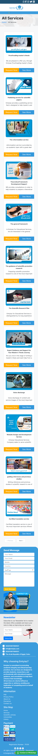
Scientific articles (10, 715)
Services (7, 713)
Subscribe (8, 638)
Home (6, 710)
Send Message (10, 589)
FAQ (5, 694)
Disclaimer (7, 701)
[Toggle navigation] (9, 12)
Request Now (11, 70)
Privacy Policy (8, 697)
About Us (7, 699)
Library (6, 719)
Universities (8, 717)
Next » (21, 540)
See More (26, 70)
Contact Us (8, 703)
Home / (4, 22)
